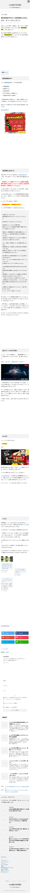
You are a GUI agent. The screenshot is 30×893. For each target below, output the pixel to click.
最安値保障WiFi (5, 109)
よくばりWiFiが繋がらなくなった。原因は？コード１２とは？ (18, 748)
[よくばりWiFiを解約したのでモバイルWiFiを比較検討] (20, 562)
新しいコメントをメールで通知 (10, 703)
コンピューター (5, 861)
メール (5, 685)
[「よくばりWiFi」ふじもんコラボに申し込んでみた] (7, 584)
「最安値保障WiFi (5, 475)
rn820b (7, 652)
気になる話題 (4, 869)
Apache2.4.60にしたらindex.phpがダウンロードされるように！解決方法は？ (18, 820)
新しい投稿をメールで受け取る (10, 707)
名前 (4, 680)
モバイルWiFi (5, 648)
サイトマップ (13, 881)
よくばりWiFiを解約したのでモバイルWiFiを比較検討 (20, 571)
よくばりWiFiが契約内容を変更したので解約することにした (18, 723)
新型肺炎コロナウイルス (7, 867)
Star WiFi (8, 361)
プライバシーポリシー (22, 881)
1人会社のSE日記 (15, 5)
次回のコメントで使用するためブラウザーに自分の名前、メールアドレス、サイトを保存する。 (15, 698)
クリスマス (4, 860)
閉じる (6, 72)
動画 (2, 866)
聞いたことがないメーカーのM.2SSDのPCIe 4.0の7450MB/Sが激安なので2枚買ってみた (19, 840)
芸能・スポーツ (5, 870)
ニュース (3, 863)
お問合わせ (8, 881)
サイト (4, 690)
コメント (5, 662)
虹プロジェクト (5, 872)
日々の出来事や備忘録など (15, 887)
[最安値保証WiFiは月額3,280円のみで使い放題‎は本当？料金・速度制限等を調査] (7, 559)
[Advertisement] (15, 54)
